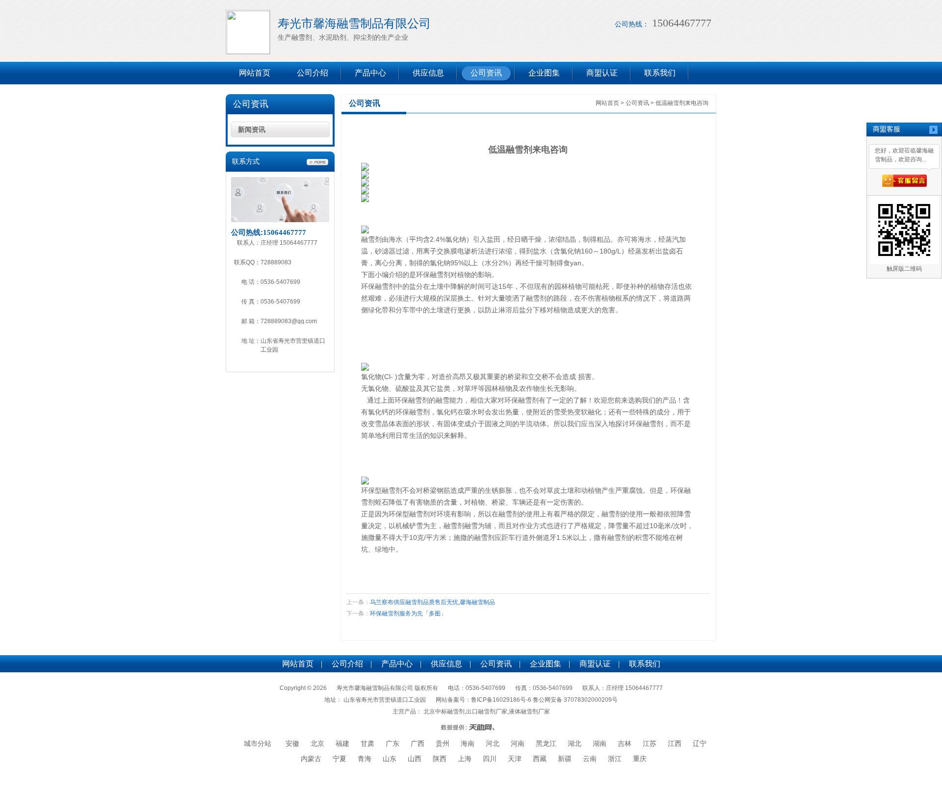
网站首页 (254, 73)
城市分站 (257, 743)
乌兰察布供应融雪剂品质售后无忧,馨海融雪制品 (432, 602)
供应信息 (428, 73)
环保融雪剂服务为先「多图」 (408, 613)
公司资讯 (486, 73)
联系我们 (660, 73)
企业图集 (544, 73)
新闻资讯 (251, 129)
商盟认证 (602, 73)
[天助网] (471, 727)
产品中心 (370, 73)
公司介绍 (312, 73)
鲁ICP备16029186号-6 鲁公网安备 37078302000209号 (544, 699)
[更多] (317, 162)
